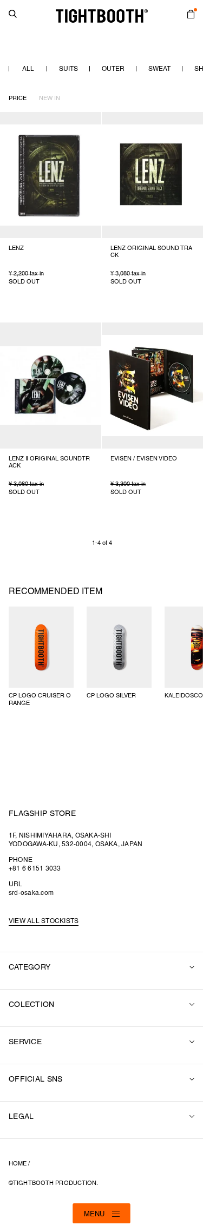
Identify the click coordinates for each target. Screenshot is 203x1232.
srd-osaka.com (31, 893)
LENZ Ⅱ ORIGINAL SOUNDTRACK (49, 462)
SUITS (68, 69)
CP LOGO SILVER (111, 696)
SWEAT (159, 69)
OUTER (113, 69)
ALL (28, 69)
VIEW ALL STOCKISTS (43, 921)
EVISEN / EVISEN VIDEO (143, 459)
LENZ (16, 248)
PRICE (18, 98)
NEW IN (49, 98)
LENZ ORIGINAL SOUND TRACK (151, 252)
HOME (18, 1164)
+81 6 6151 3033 (35, 869)
